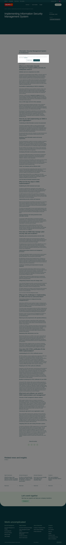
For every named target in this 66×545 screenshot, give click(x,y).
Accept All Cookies (36, 60)
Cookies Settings (29, 60)
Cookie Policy (25, 57)
